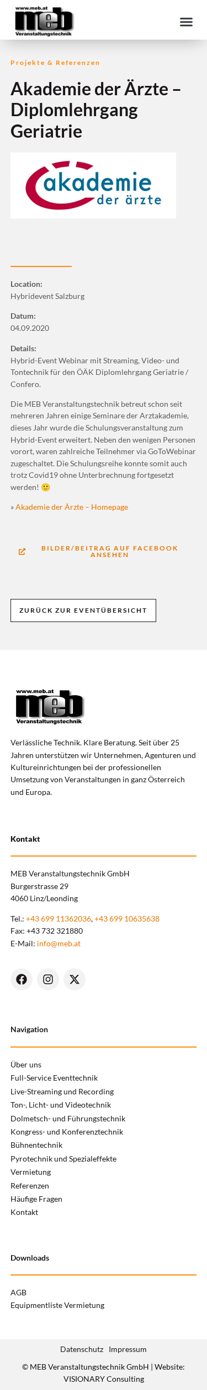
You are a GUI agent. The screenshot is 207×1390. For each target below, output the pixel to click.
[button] (186, 21)
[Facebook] (21, 979)
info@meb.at (59, 943)
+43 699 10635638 (127, 918)
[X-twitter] (74, 979)
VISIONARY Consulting (103, 1378)
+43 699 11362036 (58, 918)
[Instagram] (48, 979)
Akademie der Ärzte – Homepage (71, 506)
